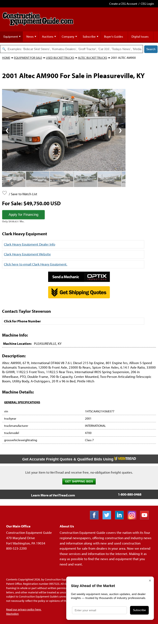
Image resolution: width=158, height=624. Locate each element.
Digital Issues (140, 36)
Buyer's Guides (113, 36)
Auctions (47, 36)
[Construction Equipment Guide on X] (108, 518)
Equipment (10, 36)
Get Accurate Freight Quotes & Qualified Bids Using (68, 459)
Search (151, 49)
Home (6, 58)
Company (68, 36)
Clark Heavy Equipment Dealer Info (29, 244)
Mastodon (12, 614)
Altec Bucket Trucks (92, 58)
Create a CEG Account (123, 4)
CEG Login (147, 4)
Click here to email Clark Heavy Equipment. (35, 264)
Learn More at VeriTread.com (53, 495)
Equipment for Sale (28, 58)
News (30, 36)
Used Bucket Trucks (60, 58)
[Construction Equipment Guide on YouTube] (146, 518)
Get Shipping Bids (79, 481)
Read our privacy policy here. (23, 609)
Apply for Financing (23, 215)
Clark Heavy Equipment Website (27, 254)
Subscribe (89, 36)
